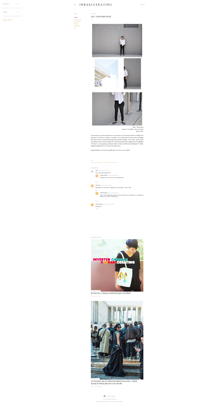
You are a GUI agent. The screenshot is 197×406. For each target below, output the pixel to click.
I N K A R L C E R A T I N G (95, 4)
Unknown (98, 185)
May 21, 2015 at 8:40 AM (103, 170)
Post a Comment (98, 386)
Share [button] (75, 13)
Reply (96, 182)
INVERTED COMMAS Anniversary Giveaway (111, 293)
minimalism (77, 26)
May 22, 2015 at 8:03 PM (113, 192)
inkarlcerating (77, 20)
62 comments (98, 296)
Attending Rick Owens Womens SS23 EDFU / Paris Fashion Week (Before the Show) (114, 382)
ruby (96, 170)
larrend (76, 24)
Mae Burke (113, 399)
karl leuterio (77, 22)
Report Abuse (7, 20)
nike (75, 28)
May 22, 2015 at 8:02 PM (113, 175)
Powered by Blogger (110, 396)
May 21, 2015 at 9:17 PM (106, 185)
